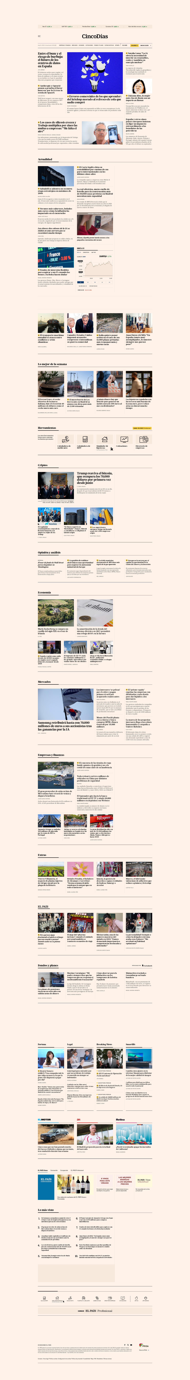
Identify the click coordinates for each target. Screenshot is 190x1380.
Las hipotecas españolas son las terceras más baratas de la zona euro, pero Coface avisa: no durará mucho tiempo (138, 404)
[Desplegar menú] (39, 36)
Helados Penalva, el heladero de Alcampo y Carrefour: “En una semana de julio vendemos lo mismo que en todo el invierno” (80, 883)
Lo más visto (46, 1210)
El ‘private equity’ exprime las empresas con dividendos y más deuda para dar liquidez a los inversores (138, 694)
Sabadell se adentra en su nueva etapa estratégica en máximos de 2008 (55, 191)
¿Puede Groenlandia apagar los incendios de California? (133, 1148)
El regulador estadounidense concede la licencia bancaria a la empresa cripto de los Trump (49, 530)
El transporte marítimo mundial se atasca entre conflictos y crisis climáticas (51, 338)
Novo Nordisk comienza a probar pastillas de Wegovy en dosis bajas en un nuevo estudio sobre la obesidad (95, 1246)
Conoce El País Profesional (142, 428)
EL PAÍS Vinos (43, 1170)
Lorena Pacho (100, 349)
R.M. (39, 733)
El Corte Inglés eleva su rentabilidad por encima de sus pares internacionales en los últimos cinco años (92, 170)
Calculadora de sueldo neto (64, 447)
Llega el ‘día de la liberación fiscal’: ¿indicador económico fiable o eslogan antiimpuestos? (101, 658)
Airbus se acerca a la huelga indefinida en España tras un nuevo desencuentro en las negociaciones (75, 832)
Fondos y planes (98, 45)
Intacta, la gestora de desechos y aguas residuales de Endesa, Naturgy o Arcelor (109, 882)
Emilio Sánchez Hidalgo (44, 135)
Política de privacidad (77, 1358)
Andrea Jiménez (71, 946)
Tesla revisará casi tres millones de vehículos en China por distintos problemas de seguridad (93, 778)
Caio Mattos (41, 96)
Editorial (40, 560)
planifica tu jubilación (84, 1300)
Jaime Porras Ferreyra (85, 346)
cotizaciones (122, 1300)
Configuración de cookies (64, 1358)
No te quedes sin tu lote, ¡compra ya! (143, 1189)
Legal (69, 1044)
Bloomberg (100, 729)
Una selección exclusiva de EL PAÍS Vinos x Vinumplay (71, 1198)
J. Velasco (70, 1101)
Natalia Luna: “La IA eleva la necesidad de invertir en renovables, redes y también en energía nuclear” (137, 58)
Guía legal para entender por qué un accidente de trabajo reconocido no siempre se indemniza (79, 1074)
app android (146, 1300)
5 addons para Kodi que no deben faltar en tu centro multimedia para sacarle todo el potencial (138, 1084)
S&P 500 (64, 26)
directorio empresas (109, 1300)
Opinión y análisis (49, 552)
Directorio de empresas (141, 447)
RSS (95, 1358)
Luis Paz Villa (129, 887)
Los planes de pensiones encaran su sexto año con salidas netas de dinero (49, 992)
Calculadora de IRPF (83, 447)
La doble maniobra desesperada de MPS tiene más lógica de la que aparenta (108, 562)
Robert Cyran (100, 1103)
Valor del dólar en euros (135, 26)
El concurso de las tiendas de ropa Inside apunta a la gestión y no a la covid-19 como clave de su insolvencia (94, 765)
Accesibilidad (86, 1358)
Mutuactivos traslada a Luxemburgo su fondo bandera (136, 975)
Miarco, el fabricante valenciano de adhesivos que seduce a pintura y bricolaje (139, 881)
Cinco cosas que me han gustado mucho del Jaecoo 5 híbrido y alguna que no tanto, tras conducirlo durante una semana (56, 1149)
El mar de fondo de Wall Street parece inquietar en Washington (51, 565)
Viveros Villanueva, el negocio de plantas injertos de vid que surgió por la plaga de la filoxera (50, 882)
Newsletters (100, 1358)
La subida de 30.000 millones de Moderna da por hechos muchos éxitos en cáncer (109, 1099)
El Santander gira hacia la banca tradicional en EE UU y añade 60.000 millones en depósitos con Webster (94, 798)
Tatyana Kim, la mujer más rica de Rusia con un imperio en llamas (138, 98)
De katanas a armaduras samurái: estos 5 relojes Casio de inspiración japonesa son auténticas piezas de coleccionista (56, 1219)
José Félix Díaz (81, 1152)
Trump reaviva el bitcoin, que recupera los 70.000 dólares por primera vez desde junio (94, 478)
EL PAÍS (124, 44)
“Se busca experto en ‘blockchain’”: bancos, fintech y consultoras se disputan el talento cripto (75, 530)
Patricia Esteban (71, 1080)
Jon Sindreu (100, 1078)
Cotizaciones (89, 45)
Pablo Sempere (94, 664)
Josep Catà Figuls (43, 216)
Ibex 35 (45, 26)
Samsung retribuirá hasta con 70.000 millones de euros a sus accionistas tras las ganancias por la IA (65, 726)
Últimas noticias (109, 45)
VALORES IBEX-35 (83, 286)
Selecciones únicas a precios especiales (122, 1189)
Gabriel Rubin (100, 1090)
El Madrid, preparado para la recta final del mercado (93, 1148)
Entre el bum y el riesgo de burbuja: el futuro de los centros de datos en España (50, 60)
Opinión (117, 45)
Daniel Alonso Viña (72, 892)
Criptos (42, 465)
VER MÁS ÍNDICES (93, 286)
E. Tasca (79, 486)
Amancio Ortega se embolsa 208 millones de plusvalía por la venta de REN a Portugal (49, 832)
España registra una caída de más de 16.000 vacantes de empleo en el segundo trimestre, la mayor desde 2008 (49, 660)
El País (40, 636)
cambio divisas (97, 1300)
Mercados (74, 45)
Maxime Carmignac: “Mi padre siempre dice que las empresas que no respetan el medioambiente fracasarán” (80, 976)
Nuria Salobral (42, 346)
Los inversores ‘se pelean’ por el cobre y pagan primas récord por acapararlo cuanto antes (108, 693)
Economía (81, 45)
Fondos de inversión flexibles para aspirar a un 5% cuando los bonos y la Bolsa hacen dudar (54, 272)
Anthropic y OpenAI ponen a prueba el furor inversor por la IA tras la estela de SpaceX (50, 89)
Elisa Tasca (67, 535)
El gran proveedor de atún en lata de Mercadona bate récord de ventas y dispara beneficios (55, 793)
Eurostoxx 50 (109, 26)
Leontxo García (42, 948)
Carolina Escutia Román (133, 948)
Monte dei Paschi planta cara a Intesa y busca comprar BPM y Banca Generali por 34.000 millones (108, 722)
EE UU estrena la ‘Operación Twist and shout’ (109, 1074)
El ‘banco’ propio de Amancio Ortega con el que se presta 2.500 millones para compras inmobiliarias (96, 1219)
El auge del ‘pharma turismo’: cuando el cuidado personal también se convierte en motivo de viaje (80, 938)
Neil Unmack (100, 576)
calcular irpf (44, 1300)
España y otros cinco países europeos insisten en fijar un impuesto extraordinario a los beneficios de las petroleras (138, 125)
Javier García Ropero (83, 177)
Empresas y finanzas (65, 45)
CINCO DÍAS (41, 236)
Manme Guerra (130, 349)
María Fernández (72, 106)
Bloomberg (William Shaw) (45, 412)
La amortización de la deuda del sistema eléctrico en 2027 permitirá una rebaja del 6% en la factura (93, 631)
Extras (42, 855)
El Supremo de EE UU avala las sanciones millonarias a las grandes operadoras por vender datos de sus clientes (75, 658)
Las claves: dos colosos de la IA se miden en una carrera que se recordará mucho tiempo (54, 231)
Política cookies (53, 1358)
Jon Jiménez (41, 70)
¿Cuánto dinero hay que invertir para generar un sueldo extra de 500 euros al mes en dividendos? (109, 403)
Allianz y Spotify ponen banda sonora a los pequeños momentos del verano (93, 239)
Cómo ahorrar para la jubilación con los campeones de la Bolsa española (107, 976)
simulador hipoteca (57, 1300)
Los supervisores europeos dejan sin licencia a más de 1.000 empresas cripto (101, 530)
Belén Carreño (130, 134)
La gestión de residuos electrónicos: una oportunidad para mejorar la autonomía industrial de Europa (80, 564)
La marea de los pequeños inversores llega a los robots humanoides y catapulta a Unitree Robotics (139, 723)
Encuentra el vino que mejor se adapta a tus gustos (105, 1189)
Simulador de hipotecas (102, 447)
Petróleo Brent (86, 26)
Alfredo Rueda (42, 1154)
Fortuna (42, 1044)
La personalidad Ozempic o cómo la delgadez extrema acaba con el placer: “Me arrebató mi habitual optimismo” (138, 939)
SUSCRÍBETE (134, 45)
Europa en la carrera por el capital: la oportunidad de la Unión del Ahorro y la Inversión (138, 562)
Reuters (79, 783)
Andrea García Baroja (44, 1095)
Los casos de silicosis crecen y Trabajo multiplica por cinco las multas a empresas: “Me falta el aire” (57, 127)
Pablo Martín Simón (131, 702)
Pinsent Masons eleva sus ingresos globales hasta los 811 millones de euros (79, 1096)
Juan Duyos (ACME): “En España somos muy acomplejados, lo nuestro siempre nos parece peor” (139, 339)
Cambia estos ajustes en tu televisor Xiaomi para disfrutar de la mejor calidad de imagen (139, 1073)
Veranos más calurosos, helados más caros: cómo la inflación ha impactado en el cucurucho (55, 211)
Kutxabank (147, 965)
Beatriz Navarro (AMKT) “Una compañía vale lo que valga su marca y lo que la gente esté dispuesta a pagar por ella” (51, 1075)
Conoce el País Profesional (95, 1311)
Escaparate (64, 1170)
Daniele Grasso (56, 135)
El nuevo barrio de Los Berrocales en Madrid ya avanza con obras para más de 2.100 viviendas (79, 403)
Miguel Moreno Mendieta (45, 277)
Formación (54, 1170)
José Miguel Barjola (73, 1091)
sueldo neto (70, 1300)
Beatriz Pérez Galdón (44, 196)
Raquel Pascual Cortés (44, 666)
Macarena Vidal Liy (72, 346)
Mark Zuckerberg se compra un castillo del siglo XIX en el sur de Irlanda (53, 631)
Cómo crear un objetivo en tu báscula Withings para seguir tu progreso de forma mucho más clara (139, 1094)
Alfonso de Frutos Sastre (133, 1078)
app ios (136, 1300)
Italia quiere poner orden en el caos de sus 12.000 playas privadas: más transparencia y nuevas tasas (108, 340)
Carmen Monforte (82, 636)
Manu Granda (80, 199)
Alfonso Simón (71, 411)
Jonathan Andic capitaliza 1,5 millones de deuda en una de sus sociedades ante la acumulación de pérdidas (56, 1237)
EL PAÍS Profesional (77, 1170)
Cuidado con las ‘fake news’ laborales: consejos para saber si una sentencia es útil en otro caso (80, 1086)
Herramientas (47, 428)
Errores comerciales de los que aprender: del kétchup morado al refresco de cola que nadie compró (94, 99)
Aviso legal (46, 1358)
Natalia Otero (130, 103)
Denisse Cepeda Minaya (44, 890)
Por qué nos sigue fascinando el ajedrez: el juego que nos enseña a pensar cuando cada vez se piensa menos (50, 939)
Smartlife (130, 1044)
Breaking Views (104, 1044)
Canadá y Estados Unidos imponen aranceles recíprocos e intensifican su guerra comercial (79, 338)
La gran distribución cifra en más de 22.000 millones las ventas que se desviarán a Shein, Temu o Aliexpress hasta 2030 (101, 833)
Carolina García (101, 950)
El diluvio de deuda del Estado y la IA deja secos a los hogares (109, 1086)
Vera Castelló (130, 65)
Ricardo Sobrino (101, 410)
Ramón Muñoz (68, 664)
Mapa (92, 1358)
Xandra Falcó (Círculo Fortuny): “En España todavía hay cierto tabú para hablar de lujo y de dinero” (51, 1101)
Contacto (40, 1358)
